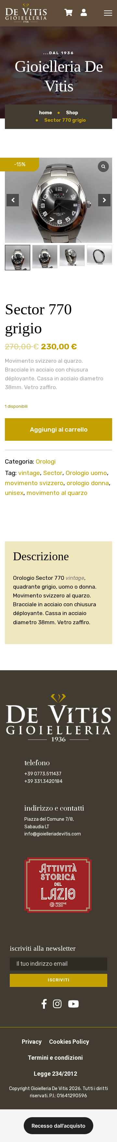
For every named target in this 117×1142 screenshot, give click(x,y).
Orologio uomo (86, 473)
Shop (72, 113)
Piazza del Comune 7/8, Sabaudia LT (49, 823)
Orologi (46, 461)
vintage (29, 473)
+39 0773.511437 (42, 774)
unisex (14, 493)
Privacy (32, 1041)
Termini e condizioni (55, 1057)
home (45, 113)
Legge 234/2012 (55, 1073)
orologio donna (88, 483)
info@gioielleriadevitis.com (52, 834)
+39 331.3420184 (43, 781)
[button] (104, 200)
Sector (52, 473)
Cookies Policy (69, 1041)
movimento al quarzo (57, 493)
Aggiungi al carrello (58, 429)
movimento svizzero (34, 483)
